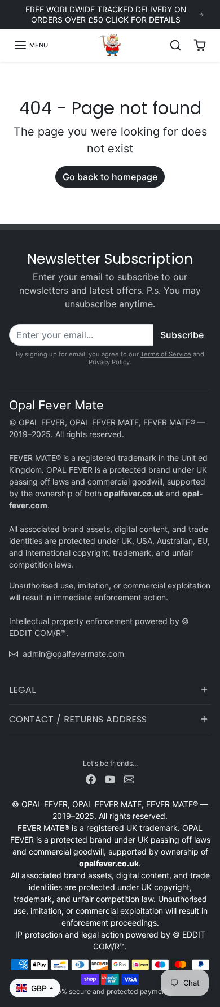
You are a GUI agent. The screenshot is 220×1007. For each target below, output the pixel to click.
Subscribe (182, 335)
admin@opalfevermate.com (73, 654)
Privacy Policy (109, 362)
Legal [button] (22, 689)
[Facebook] (90, 778)
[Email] (129, 778)
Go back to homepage (110, 176)
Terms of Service (165, 354)
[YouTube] (110, 778)
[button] (31, 45)
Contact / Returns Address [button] (78, 719)
